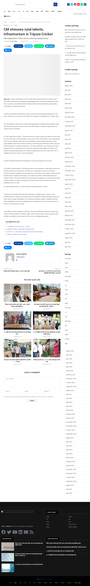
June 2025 (68, 139)
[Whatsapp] (82, 4)
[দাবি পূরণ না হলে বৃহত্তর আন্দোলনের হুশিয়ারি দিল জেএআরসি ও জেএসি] (17, 348)
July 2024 (67, 188)
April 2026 (68, 103)
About (53, 11)
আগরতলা (70, 516)
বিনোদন (32, 11)
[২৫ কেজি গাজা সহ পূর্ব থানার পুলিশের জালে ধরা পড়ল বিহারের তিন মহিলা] (17, 320)
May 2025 (68, 144)
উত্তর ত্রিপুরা (68, 276)
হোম (4, 11)
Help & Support (72, 526)
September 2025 (70, 126)
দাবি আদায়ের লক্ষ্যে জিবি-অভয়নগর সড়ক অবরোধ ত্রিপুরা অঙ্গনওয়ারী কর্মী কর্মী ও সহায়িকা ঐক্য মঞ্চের (75, 39)
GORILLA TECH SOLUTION (46, 579)
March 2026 (68, 108)
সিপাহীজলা (67, 339)
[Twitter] (71, 4)
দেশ (23, 11)
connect (59, 11)
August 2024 (69, 184)
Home (5, 22)
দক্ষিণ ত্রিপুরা (67, 308)
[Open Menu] (85, 4)
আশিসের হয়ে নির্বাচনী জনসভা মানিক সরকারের (16, 234)
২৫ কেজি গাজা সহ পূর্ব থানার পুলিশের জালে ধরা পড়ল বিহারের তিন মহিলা (29, 564)
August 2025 (69, 130)
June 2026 (68, 94)
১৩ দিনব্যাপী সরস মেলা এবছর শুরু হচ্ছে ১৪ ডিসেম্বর (18, 226)
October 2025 (69, 121)
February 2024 (69, 211)
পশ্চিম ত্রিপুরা (67, 321)
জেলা (14, 11)
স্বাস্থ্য (37, 11)
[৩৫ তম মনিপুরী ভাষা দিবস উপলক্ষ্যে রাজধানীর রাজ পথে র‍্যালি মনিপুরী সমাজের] (46, 320)
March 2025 (68, 153)
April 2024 (68, 202)
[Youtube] (78, 4)
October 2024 (69, 175)
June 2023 (68, 247)
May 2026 (68, 99)
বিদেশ (27, 11)
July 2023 (67, 242)
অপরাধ (66, 267)
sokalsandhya (13, 41)
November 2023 (70, 224)
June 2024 (68, 193)
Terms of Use (72, 524)
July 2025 (67, 135)
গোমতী (66, 294)
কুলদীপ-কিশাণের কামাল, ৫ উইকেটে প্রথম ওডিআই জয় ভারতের (20, 229)
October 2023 (69, 229)
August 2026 (69, 85)
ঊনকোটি (66, 281)
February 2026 (69, 112)
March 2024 (68, 206)
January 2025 (69, 162)
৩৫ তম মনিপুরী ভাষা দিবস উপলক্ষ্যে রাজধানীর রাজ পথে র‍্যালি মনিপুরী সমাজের (61, 555)
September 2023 (70, 233)
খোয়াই (66, 290)
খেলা (19, 11)
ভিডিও (42, 11)
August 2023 (69, 238)
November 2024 (70, 170)
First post (13, 22)
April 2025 (68, 148)
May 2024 (68, 197)
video (66, 263)
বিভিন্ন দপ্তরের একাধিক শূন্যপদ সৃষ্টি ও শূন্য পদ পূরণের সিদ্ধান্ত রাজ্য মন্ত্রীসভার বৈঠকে (63, 543)
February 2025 (69, 157)
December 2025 (70, 117)
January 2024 (69, 215)
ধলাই (66, 317)
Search (55, 4)
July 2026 (67, 90)
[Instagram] (75, 4)
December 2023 (70, 220)
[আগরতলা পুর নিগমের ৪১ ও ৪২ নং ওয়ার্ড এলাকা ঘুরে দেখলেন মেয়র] (46, 348)
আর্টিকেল (47, 11)
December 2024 (70, 166)
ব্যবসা (69, 521)
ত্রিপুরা (9, 11)
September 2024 (70, 179)
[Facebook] (68, 4)
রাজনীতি (66, 334)
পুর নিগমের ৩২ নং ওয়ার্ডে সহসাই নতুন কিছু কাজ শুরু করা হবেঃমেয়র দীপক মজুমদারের (25, 232)
